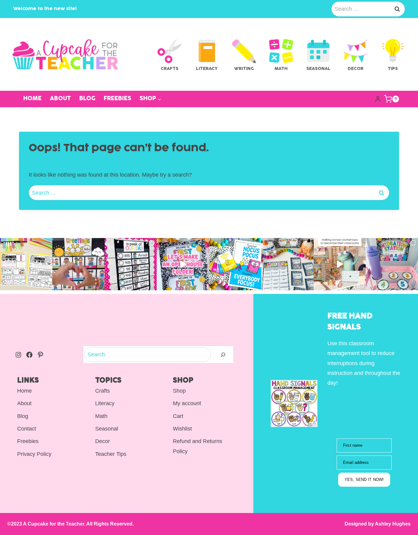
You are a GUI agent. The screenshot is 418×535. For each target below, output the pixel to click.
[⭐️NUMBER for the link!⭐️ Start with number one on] (26, 264)
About (60, 99)
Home (32, 99)
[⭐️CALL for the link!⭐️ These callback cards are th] (235, 264)
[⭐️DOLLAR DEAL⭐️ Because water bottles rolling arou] (392, 264)
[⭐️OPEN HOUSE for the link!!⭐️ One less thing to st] (183, 264)
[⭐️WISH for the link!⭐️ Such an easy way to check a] (287, 264)
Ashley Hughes (392, 523)
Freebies (117, 99)
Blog (87, 99)
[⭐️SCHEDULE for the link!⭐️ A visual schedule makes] (131, 264)
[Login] (378, 99)
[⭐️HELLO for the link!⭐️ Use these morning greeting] (78, 264)
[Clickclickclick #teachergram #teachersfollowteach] (340, 264)
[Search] (223, 354)
